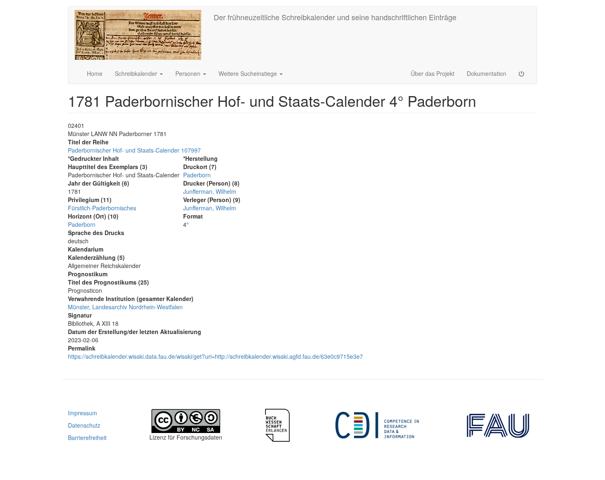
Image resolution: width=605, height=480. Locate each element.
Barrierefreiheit (87, 437)
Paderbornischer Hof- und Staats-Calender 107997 (134, 150)
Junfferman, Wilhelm (209, 191)
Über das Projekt (432, 73)
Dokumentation (486, 73)
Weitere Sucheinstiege (249, 73)
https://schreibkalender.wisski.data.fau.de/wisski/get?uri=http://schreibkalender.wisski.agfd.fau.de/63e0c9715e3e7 (215, 356)
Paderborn (81, 224)
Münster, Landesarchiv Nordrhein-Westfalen (125, 307)
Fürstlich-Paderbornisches (102, 208)
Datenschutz (84, 425)
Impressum (82, 413)
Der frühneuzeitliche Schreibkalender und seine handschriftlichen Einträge (335, 17)
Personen (188, 73)
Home (94, 73)
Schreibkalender (137, 73)
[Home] (140, 35)
